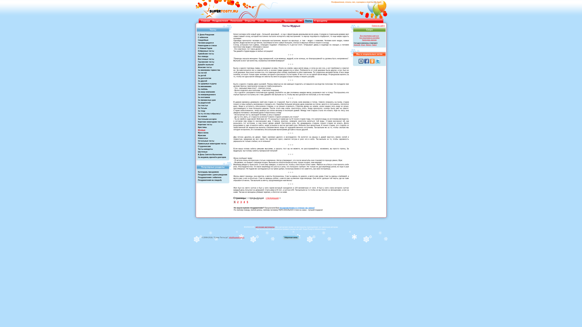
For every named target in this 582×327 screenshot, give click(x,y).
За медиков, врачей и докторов (212, 157)
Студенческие (204, 146)
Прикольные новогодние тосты (212, 144)
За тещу (201, 111)
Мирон (368, 45)
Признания (290, 21)
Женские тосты (205, 67)
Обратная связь (291, 237)
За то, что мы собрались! (209, 114)
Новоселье (203, 138)
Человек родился (206, 43)
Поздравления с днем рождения (212, 175)
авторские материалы (265, 227)
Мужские (202, 135)
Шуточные (202, 152)
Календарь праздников (208, 172)
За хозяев (202, 116)
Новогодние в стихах (207, 46)
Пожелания (236, 21)
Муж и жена (203, 133)
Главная (205, 21)
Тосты (308, 21)
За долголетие (204, 78)
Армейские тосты (206, 54)
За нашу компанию (206, 92)
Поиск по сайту (378, 26)
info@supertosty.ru (236, 237)
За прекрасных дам (207, 100)
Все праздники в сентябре (369, 38)
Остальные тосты (206, 141)
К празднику (320, 21)
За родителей (204, 103)
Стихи (261, 21)
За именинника (204, 86)
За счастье (203, 105)
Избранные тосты (206, 51)
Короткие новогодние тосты (210, 122)
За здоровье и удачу (207, 84)
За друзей (202, 81)
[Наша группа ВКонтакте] (361, 61)
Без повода (203, 56)
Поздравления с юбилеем (209, 177)
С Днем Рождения (206, 35)
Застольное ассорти (207, 119)
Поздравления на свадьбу (210, 180)
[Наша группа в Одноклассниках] (372, 61)
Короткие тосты (205, 125)
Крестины (202, 127)
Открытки (250, 21)
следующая (272, 198)
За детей (202, 75)
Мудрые (201, 130)
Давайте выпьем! (206, 65)
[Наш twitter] (377, 61)
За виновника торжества (209, 70)
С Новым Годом (205, 48)
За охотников (204, 97)
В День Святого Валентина (210, 155)
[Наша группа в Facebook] (366, 61)
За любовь (203, 89)
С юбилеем (203, 37)
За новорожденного (207, 95)
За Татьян (202, 108)
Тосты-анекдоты (205, 149)
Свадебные (203, 40)
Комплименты (274, 21)
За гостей (202, 73)
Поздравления (220, 21)
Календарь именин (369, 40)
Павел (374, 45)
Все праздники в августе (369, 36)
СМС (300, 21)
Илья (363, 45)
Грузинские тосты (206, 62)
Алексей (357, 45)
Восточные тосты (206, 59)
